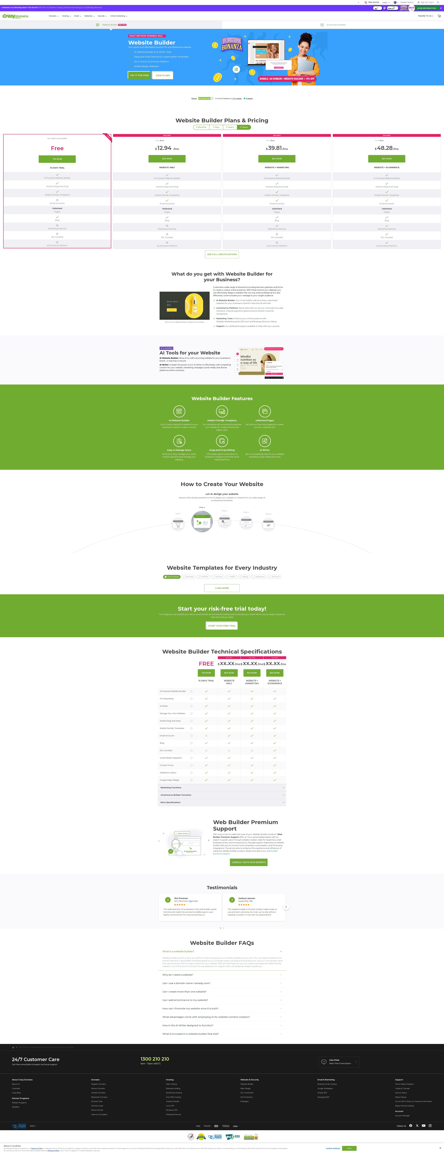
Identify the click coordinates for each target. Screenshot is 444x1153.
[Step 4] (246, 521)
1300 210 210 (373, 2)
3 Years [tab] (244, 127)
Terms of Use (36, 1148)
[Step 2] (202, 520)
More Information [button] (426, 8)
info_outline (191, 691)
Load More (222, 588)
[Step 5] (268, 523)
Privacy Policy (53, 1150)
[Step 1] (178, 523)
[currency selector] (358, 2)
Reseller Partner (406, 2)
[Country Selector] (395, 2)
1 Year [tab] (216, 127)
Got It (349, 1148)
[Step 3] (224, 520)
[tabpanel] (222, 191)
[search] (438, 2)
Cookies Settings (333, 1148)
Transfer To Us (425, 16)
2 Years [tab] (230, 127)
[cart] (439, 16)
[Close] (440, 1147)
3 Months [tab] (201, 127)
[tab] (220, 928)
